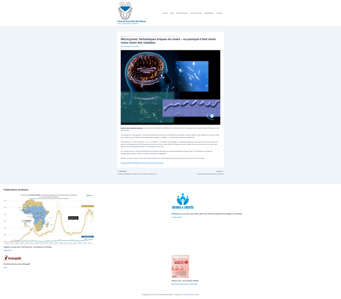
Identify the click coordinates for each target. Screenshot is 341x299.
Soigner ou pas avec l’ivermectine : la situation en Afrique (28, 247)
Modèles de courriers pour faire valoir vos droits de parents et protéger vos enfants (207, 214)
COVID (5, 250)
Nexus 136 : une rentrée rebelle (185, 281)
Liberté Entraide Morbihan (131, 21)
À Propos (219, 13)
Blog (172, 13)
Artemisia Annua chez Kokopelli (17, 264)
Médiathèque (209, 13)
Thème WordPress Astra (191, 294)
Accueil (165, 13)
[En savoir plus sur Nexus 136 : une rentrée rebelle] (180, 266)
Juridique (175, 217)
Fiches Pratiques (181, 13)
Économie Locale (196, 13)
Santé (9, 250)
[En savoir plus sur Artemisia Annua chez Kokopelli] (12, 258)
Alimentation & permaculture (180, 284)
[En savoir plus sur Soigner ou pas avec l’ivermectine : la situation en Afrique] (49, 219)
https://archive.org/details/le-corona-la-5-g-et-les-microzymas (142, 163)
